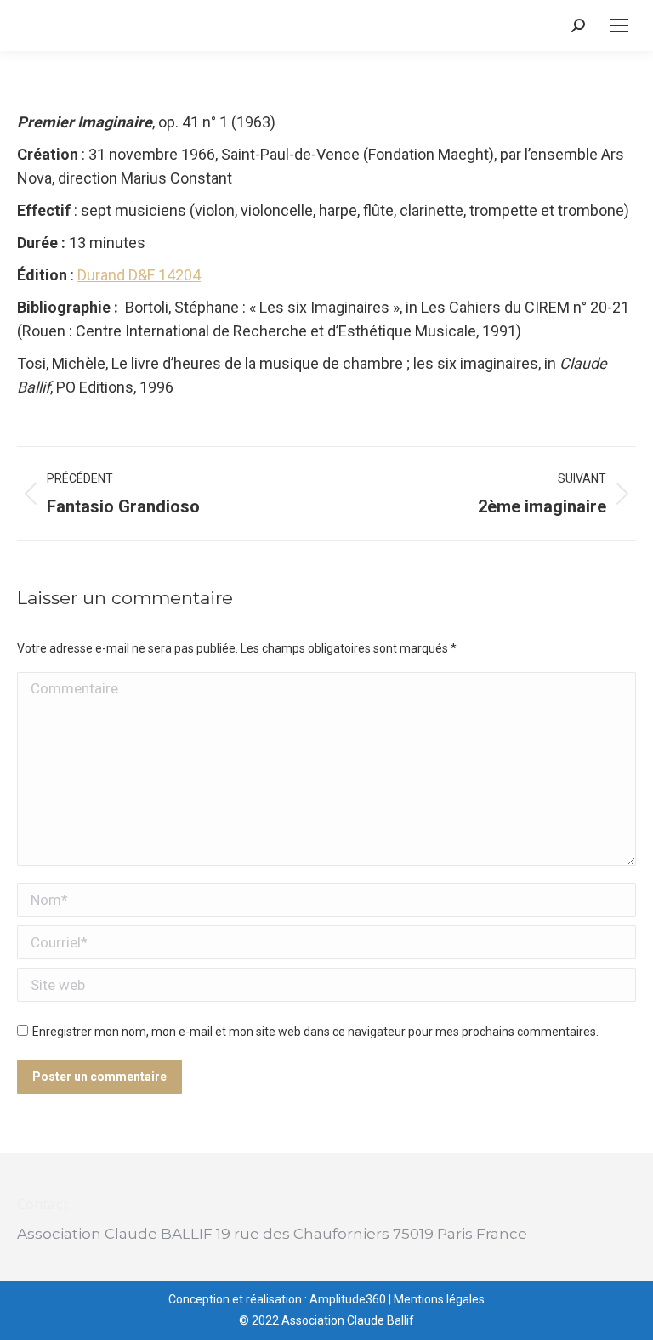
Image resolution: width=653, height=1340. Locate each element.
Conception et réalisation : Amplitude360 (277, 1299)
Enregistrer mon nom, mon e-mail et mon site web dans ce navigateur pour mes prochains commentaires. (315, 1031)
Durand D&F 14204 (139, 275)
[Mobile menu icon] (619, 25)
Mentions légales (439, 1299)
